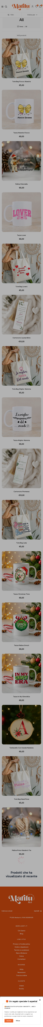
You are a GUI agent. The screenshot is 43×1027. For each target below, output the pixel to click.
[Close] (40, 1000)
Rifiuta (18, 1021)
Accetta (8, 1021)
